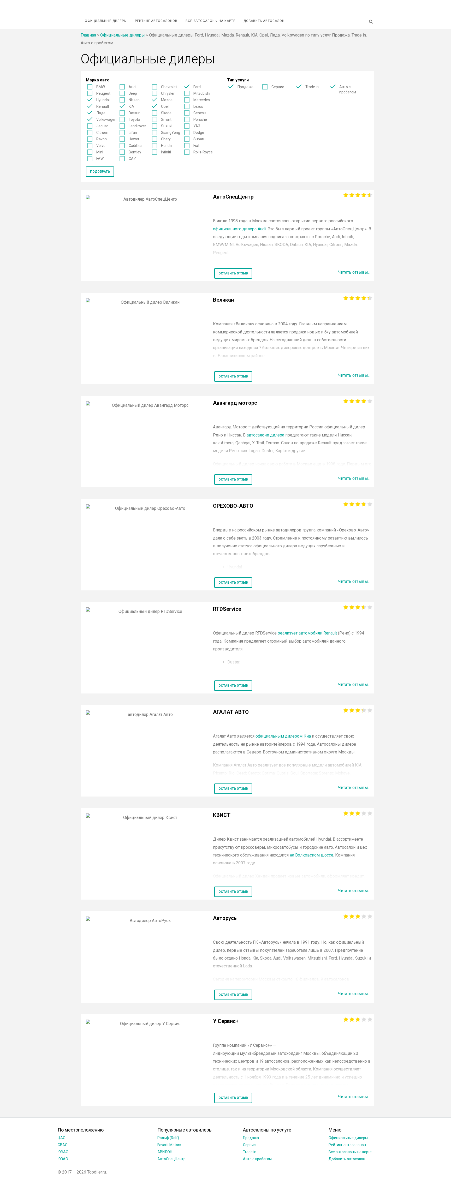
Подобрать (100, 171)
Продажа (245, 87)
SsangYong (170, 132)
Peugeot (103, 93)
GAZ (132, 159)
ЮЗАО (63, 1159)
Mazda (167, 100)
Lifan (133, 132)
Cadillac (135, 145)
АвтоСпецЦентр (171, 1159)
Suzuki (166, 126)
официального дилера (239, 228)
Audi (132, 87)
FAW (100, 159)
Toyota (134, 119)
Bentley (135, 152)
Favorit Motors (169, 1145)
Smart (166, 119)
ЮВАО (63, 1152)
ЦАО (62, 1138)
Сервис (277, 87)
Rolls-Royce (203, 152)
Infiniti (166, 152)
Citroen (102, 132)
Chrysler (168, 93)
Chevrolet (169, 87)
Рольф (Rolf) (168, 1138)
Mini (99, 152)
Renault (102, 106)
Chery (166, 139)
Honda (166, 145)
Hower (134, 139)
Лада (100, 113)
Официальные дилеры (106, 21)
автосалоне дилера (265, 435)
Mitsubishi (201, 93)
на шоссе (311, 855)
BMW (100, 87)
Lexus (198, 106)
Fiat (196, 145)
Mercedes (201, 100)
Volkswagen (106, 119)
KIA (131, 106)
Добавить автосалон (264, 21)
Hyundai (103, 100)
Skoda (166, 113)
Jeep (133, 93)
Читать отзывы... (354, 272)
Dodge (198, 132)
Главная (88, 35)
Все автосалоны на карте (210, 21)
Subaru (199, 139)
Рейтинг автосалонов (156, 21)
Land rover (137, 126)
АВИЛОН (164, 1152)
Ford (197, 87)
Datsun (134, 113)
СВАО (63, 1145)
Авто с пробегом (347, 89)
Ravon (101, 139)
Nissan (134, 100)
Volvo (100, 145)
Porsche (200, 119)
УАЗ (196, 126)
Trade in (312, 87)
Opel (165, 106)
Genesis (199, 113)
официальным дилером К (283, 736)
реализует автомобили (307, 633)
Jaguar (102, 126)
